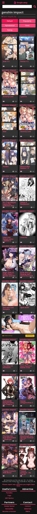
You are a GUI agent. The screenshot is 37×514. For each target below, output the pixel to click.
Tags (9, 495)
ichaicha (23, 237)
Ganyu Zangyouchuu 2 (26, 402)
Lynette (23, 96)
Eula (4, 131)
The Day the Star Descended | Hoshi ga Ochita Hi (9, 438)
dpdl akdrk (24, 307)
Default (10, 21)
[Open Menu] (3, 2)
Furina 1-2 (24, 61)
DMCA (28, 511)
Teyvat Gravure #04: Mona (9, 472)
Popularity (27, 21)
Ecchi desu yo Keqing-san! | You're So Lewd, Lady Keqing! (26, 275)
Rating (9, 30)
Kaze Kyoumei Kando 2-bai (26, 367)
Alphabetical (9, 25)
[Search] (35, 6)
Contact (28, 506)
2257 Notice (9, 498)
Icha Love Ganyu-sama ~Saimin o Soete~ (8, 239)
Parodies (9, 493)
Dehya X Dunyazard (24, 203)
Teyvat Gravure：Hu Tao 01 (25, 472)
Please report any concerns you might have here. (18, 485)
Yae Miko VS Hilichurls (8, 367)
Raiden (6, 166)
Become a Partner (9, 511)
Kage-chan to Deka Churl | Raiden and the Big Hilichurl (9, 275)
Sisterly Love (8, 96)
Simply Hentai (9, 506)
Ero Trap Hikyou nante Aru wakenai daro (9, 204)
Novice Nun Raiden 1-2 (25, 167)
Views (27, 25)
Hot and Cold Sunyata (8, 308)
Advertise (27, 509)
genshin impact (9, 35)
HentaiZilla (9, 509)
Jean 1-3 (6, 61)
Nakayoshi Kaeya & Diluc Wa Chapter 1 (8, 402)
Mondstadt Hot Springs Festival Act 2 (26, 437)
